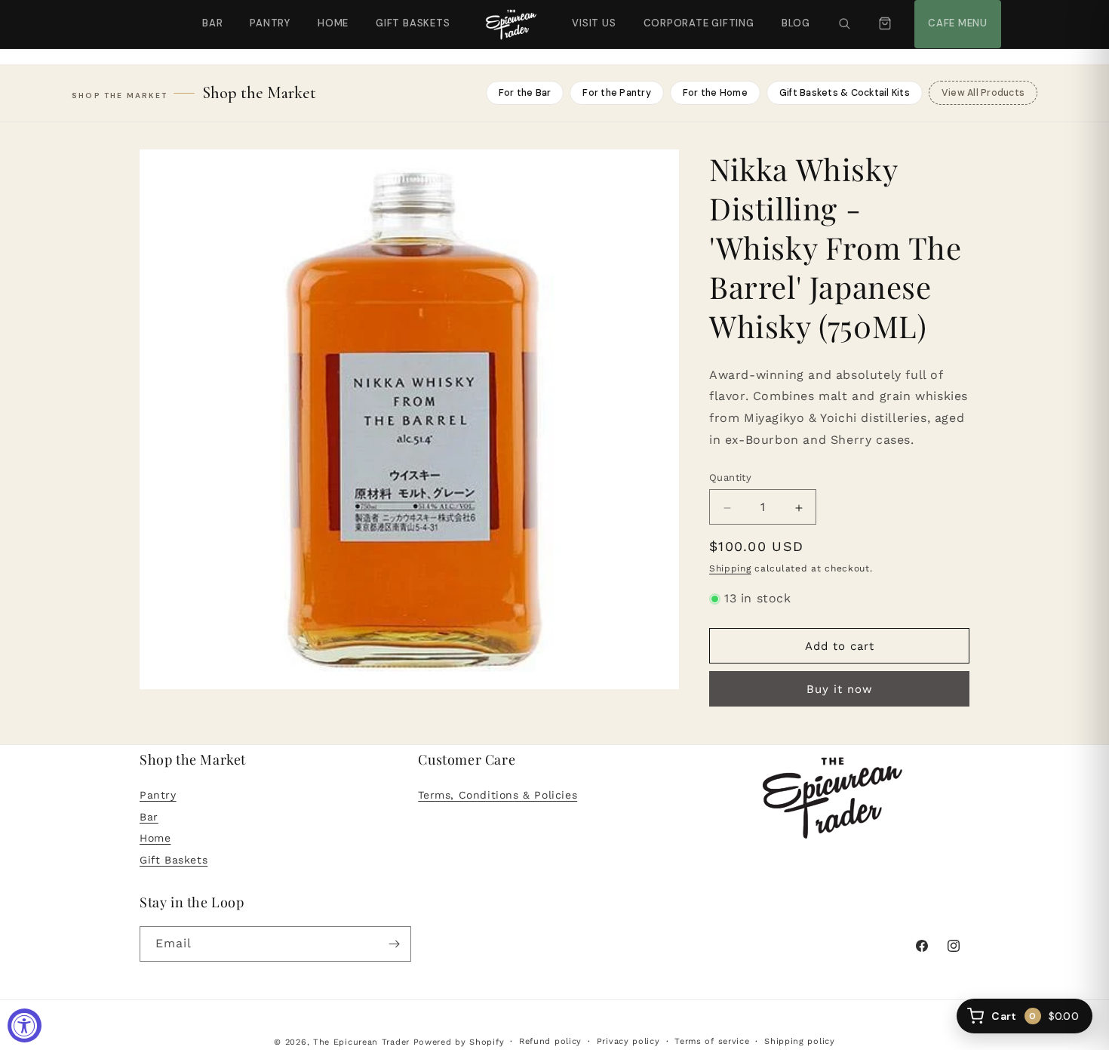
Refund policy (550, 1041)
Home (333, 23)
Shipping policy (799, 1041)
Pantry (270, 23)
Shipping (730, 569)
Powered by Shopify (459, 1042)
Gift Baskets (413, 23)
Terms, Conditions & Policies (497, 795)
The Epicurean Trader (361, 1042)
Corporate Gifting (692, 14)
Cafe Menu (955, 14)
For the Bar (525, 93)
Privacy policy (628, 1041)
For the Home (715, 93)
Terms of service (711, 1041)
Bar (212, 23)
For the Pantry (616, 93)
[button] (844, 24)
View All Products (983, 93)
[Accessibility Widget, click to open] (24, 1025)
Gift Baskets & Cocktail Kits (844, 93)
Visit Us (592, 14)
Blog (796, 23)
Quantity (730, 478)
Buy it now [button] (839, 690)
